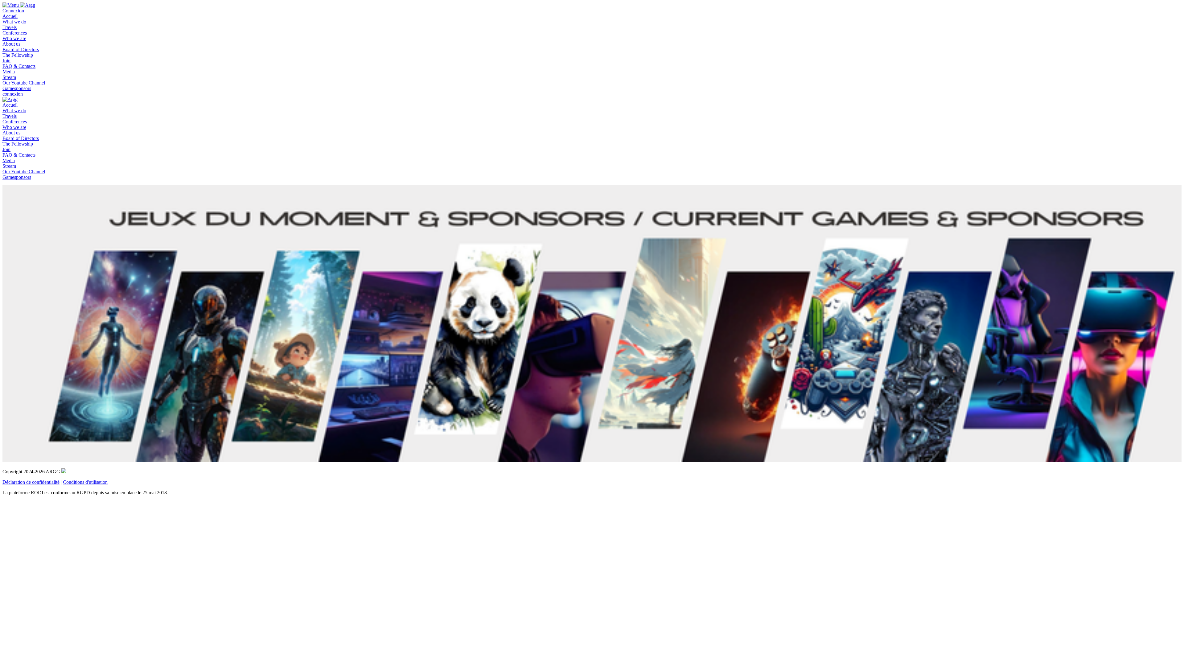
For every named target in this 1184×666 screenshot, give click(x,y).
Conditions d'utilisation (85, 482)
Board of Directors (20, 49)
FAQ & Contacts (18, 66)
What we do (14, 21)
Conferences (14, 32)
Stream (9, 77)
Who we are (14, 38)
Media (8, 71)
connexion (12, 94)
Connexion (13, 10)
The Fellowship (17, 55)
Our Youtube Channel (23, 82)
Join (6, 60)
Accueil (10, 16)
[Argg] (27, 5)
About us (11, 44)
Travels (9, 27)
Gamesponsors (16, 88)
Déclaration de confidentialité (31, 482)
